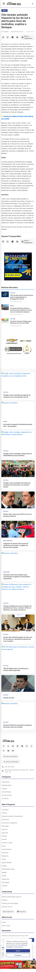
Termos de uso (7, 907)
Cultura (4, 813)
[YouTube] (22, 746)
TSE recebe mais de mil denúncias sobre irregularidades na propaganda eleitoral (21, 297)
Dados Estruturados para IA (11, 897)
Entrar (4, 922)
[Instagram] (8, 746)
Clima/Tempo (6, 792)
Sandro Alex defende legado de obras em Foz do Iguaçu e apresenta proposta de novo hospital (17, 639)
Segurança (5, 879)
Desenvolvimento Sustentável (12, 816)
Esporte (4, 829)
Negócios (5, 856)
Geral (4, 10)
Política (4, 866)
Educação (5, 826)
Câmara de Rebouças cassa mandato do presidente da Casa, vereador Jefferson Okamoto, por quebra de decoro (17, 608)
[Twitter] (13, 746)
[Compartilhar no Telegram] (12, 37)
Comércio (5, 798)
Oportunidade (7, 862)
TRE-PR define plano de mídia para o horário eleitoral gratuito (16, 669)
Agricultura (6, 782)
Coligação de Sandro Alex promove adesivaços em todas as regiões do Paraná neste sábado (15, 545)
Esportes (5, 833)
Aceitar (18, 951)
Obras (4, 859)
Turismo (4, 886)
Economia (5, 819)
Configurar (18, 955)
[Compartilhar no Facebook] (3, 37)
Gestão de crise (8, 698)
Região (4, 872)
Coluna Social (6, 795)
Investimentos (7, 849)
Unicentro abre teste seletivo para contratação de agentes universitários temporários (16, 577)
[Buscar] (32, 4)
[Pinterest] (4, 751)
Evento (4, 839)
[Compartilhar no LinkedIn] (17, 37)
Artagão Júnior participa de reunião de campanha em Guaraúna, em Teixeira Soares (16, 485)
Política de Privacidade (10, 903)
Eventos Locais (7, 843)
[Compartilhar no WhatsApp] (8, 37)
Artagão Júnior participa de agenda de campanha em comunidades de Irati (16, 396)
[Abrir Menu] (3, 3)
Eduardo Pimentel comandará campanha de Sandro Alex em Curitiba (17, 726)
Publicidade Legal (8, 869)
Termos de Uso (18, 947)
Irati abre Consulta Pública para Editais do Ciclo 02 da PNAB (20, 322)
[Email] (8, 751)
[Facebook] (4, 746)
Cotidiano (5, 810)
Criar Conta (6, 926)
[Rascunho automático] (18, 280)
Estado (4, 836)
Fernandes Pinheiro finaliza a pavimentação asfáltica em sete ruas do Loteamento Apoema (21, 310)
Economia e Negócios (9, 823)
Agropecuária (6, 785)
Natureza (5, 852)
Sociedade (5, 882)
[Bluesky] (17, 746)
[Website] (13, 751)
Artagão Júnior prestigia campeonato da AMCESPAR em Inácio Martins (17, 454)
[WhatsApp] (31, 746)
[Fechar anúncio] (34, 960)
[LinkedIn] (27, 746)
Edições (4, 900)
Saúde (4, 876)
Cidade (4, 789)
